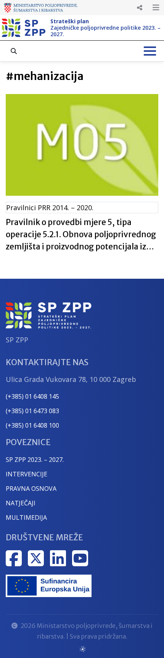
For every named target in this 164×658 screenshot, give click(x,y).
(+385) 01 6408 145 (32, 396)
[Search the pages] (14, 51)
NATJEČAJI (20, 503)
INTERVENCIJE (26, 474)
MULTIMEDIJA (26, 517)
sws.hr (82, 649)
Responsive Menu (140, 7)
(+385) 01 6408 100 (32, 425)
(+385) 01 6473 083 (32, 411)
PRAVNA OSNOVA (31, 488)
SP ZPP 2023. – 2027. (35, 459)
